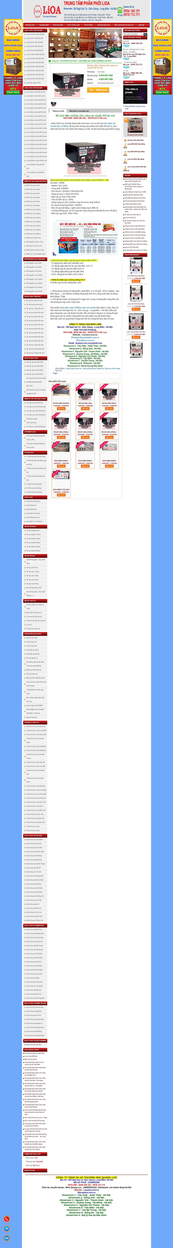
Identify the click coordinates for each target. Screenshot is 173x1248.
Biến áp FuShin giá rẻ (33, 670)
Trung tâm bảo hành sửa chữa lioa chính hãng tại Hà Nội (35, 1090)
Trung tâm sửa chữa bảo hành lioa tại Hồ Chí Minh (35, 1125)
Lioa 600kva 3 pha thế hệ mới (36, 156)
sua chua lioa (89, 368)
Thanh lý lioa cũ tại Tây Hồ (35, 762)
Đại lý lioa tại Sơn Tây (34, 900)
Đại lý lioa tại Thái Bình (34, 954)
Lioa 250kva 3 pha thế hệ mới (36, 140)
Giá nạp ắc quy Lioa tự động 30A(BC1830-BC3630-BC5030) (36, 382)
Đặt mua (98, 90)
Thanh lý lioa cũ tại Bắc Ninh (134, 238)
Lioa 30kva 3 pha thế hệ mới (36, 112)
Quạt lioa (28, 497)
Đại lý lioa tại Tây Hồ (33, 868)
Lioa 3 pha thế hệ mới (33, 88)
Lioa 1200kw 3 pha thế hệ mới (35, 174)
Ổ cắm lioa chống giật (33, 484)
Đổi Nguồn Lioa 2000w (34, 287)
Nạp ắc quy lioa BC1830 (34, 362)
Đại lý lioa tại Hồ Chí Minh (35, 1041)
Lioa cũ (29, 625)
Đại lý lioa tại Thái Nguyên (35, 998)
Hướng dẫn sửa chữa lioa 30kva (136, 244)
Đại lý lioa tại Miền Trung (35, 1003)
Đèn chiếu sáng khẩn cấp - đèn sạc (35, 699)
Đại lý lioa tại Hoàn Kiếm (34, 880)
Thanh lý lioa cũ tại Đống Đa (36, 750)
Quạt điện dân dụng (33, 513)
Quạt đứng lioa (31, 509)
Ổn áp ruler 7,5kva (32, 572)
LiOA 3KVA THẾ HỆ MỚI (34, 46)
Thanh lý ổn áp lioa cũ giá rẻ (36, 621)
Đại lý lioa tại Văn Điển (34, 892)
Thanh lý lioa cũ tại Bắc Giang (135, 232)
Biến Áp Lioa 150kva (33, 214)
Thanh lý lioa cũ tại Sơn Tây (36, 802)
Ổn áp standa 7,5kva (33, 534)
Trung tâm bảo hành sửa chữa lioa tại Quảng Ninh (35, 1101)
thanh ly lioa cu (104, 368)
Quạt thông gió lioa (33, 517)
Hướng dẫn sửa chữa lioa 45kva (136, 241)
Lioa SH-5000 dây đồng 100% (136, 292)
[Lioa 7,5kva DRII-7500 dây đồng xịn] (136, 310)
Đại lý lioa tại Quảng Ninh (35, 933)
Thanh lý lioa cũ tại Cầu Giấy (36, 734)
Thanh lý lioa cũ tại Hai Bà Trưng (35, 756)
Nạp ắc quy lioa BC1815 (34, 366)
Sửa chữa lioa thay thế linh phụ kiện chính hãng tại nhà (135, 180)
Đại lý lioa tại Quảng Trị (34, 1023)
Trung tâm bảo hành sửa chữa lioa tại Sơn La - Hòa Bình (35, 1085)
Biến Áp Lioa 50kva (33, 201)
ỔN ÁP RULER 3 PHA (34, 588)
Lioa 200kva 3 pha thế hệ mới (36, 136)
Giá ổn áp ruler (31, 642)
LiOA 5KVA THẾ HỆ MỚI (34, 50)
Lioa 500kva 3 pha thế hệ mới (36, 152)
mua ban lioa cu (73, 368)
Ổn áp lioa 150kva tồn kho (35, 353)
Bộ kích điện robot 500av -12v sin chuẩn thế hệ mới (85, 403)
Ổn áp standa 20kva (33, 547)
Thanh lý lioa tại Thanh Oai (35, 822)
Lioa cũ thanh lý (130, 218)
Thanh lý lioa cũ (31, 722)
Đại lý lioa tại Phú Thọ (34, 994)
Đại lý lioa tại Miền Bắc (34, 925)
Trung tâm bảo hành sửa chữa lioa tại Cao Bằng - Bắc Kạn (35, 1095)
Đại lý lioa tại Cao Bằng (34, 986)
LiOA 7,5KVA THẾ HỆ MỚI (35, 54)
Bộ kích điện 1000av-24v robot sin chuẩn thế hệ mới (85, 432)
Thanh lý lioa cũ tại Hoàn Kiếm (35, 780)
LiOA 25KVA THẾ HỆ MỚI (35, 71)
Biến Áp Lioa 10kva (33, 185)
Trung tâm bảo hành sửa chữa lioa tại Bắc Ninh (35, 1074)
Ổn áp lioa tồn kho (32, 296)
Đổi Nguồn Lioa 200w (34, 263)
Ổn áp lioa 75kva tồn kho (35, 345)
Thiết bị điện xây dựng (34, 492)
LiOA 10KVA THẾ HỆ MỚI (35, 58)
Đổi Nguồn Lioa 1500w (34, 283)
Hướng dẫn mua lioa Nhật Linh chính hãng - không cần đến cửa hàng (136, 209)
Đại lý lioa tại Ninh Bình (34, 970)
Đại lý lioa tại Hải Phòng (34, 950)
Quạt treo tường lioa (33, 501)
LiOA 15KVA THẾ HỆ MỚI (35, 63)
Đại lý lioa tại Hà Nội (33, 836)
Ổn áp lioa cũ (30, 601)
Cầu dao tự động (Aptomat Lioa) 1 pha (35, 437)
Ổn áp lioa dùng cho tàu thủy (34, 1053)
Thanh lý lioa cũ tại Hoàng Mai (35, 772)
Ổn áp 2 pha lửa (32, 674)
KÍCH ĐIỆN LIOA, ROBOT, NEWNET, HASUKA (35, 711)
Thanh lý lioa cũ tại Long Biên (36, 730)
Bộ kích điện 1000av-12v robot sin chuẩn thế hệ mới (61, 432)
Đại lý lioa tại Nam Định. (34, 958)
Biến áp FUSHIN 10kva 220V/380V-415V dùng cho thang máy (134, 186)
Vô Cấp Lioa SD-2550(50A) (35, 427)
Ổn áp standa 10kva (33, 538)
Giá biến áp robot (32, 650)
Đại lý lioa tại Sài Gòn (33, 1044)
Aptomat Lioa (30, 432)
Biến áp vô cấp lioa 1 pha (35, 399)
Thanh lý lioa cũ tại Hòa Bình (135, 229)
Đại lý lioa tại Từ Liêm (33, 872)
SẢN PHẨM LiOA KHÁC (33, 634)
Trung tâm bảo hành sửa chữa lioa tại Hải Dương (35, 1069)
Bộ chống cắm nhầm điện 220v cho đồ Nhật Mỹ (35, 664)
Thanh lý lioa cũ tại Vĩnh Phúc (135, 226)
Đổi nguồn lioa (103, 25)
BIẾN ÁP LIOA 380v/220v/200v (35, 181)
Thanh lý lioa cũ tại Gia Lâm (36, 726)
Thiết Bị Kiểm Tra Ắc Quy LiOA (35, 692)
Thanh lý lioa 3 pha (33, 830)
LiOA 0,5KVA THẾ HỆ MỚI (35, 34)
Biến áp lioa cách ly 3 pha (35, 250)
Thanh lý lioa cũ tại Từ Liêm (35, 766)
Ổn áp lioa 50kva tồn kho (35, 337)
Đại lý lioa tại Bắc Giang (34, 946)
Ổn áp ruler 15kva (32, 580)
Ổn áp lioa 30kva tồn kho (35, 329)
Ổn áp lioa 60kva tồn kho (35, 341)
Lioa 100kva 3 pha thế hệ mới (36, 128)
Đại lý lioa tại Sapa (32, 978)
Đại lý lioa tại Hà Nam (33, 962)
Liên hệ (141, 25)
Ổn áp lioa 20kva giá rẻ (133, 215)
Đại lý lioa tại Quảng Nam (35, 1027)
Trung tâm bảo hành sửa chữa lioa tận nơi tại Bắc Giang (35, 1143)
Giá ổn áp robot (31, 638)
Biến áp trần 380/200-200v (35, 678)
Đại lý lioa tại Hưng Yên (34, 941)
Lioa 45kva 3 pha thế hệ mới (36, 116)
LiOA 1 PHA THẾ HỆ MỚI (33, 30)
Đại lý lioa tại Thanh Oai (34, 920)
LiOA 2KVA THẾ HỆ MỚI (34, 42)
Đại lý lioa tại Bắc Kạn (34, 990)
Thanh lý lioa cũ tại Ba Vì (34, 806)
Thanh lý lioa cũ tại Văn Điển (36, 794)
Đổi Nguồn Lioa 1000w (34, 275)
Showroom (44, 25)
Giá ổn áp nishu (31, 646)
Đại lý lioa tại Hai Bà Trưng (35, 864)
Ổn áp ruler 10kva (32, 576)
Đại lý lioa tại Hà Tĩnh (33, 1015)
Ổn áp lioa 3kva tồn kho (34, 300)
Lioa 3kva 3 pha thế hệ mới (35, 92)
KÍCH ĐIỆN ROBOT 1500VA (109, 461)
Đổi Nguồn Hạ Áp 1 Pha (34, 242)
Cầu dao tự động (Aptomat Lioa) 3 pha (35, 445)
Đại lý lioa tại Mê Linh (33, 908)
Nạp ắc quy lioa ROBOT (34, 705)
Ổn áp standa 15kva (33, 543)
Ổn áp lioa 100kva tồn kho (35, 349)
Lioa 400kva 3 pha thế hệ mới (36, 148)
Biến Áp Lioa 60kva (33, 205)
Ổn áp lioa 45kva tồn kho (35, 333)
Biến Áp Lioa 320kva (33, 226)
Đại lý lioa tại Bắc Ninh (34, 929)
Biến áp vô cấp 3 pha (33, 238)
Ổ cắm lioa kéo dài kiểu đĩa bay (35, 478)
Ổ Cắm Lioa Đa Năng (33, 488)
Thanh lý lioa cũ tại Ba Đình (35, 786)
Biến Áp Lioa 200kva (33, 218)
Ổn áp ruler (29, 556)
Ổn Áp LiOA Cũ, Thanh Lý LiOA (35, 606)
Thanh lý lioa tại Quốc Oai (35, 818)
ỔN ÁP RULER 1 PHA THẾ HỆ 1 (35, 561)
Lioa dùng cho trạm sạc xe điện (135, 192)
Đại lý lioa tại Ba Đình (33, 884)
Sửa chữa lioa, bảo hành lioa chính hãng (36, 684)
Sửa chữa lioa (74, 25)
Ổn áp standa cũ (32, 658)
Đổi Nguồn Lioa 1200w (34, 279)
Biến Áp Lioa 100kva (33, 209)
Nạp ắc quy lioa (31, 358)
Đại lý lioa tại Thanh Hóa (34, 1007)
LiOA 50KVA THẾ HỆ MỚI (35, 79)
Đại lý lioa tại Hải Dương (34, 937)
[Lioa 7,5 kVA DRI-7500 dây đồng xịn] (136, 338)
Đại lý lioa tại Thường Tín (35, 896)
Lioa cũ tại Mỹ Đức (31, 1056)
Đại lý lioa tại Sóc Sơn (34, 912)
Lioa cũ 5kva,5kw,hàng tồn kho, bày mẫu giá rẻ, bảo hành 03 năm (35, 1112)
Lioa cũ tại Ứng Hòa (132, 247)
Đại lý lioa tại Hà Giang (34, 982)
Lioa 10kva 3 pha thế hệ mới (36, 100)
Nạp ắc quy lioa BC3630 (34, 370)
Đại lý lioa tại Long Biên (34, 839)
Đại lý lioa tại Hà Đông (34, 856)
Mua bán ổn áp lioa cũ (124, 25)
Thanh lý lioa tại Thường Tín (36, 798)
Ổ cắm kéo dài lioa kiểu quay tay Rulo (36, 462)
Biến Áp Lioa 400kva (33, 230)
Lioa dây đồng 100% (33, 83)
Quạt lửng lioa (31, 505)
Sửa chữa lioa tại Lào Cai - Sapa (36, 1117)
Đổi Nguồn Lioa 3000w (34, 291)
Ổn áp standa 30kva (33, 551)
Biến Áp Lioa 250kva (33, 222)
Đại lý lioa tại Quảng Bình (35, 1019)
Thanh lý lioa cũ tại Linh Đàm (36, 790)
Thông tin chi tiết (58, 111)
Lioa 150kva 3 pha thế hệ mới (36, 132)
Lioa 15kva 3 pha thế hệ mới (36, 104)
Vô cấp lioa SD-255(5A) (34, 403)
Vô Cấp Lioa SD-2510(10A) (35, 407)
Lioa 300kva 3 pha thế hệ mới (36, 144)
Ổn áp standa (30, 526)
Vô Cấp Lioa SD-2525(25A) (35, 415)
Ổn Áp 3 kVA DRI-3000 (134, 140)
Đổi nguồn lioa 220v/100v (34, 259)
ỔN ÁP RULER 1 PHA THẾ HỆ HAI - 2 (35, 594)
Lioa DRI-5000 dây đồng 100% (136, 264)
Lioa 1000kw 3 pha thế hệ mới (35, 166)
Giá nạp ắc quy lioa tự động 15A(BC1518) (35, 392)
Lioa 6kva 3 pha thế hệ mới (35, 96)
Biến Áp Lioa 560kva (33, 234)
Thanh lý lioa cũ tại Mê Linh (35, 810)
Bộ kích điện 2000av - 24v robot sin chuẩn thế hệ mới (109, 432)
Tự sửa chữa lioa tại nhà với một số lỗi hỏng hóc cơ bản (36, 1130)
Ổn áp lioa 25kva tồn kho (35, 325)
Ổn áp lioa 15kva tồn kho (35, 317)
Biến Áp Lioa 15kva (33, 189)
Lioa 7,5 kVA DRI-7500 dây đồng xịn (136, 348)
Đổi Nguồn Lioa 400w (34, 267)
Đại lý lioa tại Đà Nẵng (34, 1031)
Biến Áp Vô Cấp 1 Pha (34, 246)
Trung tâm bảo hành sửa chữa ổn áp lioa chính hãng (35, 1148)
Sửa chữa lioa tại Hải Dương (35, 1120)
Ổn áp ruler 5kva (32, 568)
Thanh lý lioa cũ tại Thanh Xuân (35, 740)
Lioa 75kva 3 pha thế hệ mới (36, 124)
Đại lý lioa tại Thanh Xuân (35, 852)
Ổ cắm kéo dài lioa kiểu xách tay (36, 470)
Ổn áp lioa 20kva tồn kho (35, 321)
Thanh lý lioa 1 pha (33, 826)
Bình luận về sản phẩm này (79, 111)
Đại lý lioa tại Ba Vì (32, 904)
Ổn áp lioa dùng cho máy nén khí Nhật (135, 222)
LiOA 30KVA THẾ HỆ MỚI (35, 75)
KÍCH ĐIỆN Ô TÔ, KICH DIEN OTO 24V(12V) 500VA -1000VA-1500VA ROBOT (61, 490)
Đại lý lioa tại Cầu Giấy (34, 848)
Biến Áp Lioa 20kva (33, 193)
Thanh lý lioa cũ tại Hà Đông (36, 746)
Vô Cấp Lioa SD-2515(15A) (35, 411)
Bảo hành (88, 25)
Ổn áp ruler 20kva (32, 584)
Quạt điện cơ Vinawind (34, 521)
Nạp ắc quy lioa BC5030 (34, 374)
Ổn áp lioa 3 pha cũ (33, 629)
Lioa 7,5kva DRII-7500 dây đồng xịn (136, 320)
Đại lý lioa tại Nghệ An (34, 1011)
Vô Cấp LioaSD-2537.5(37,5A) (32, 421)
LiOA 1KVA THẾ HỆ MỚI (34, 38)
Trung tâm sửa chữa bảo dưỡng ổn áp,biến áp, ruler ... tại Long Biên (36, 1136)
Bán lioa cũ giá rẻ (31, 1059)
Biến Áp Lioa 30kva (33, 197)
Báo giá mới (58, 25)
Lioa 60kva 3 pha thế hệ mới (36, 120)
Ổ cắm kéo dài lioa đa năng (35, 456)
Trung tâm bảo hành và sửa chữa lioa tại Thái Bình (34, 1063)
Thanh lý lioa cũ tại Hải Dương (135, 235)
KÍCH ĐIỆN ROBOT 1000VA (85, 461)
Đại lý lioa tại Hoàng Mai (34, 876)
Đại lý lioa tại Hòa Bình (34, 966)
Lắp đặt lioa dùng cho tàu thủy (135, 198)
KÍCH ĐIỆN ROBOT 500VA (61, 461)
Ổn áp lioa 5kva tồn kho (34, 304)
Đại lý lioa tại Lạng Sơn (34, 974)
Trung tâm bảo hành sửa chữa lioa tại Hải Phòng (35, 1106)
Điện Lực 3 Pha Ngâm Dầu (35, 254)
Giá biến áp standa (33, 654)
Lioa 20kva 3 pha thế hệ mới (36, 108)
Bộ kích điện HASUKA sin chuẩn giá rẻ (61, 403)
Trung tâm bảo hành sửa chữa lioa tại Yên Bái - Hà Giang (35, 1079)
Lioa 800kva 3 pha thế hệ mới (36, 160)
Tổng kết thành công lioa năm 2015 (135, 108)
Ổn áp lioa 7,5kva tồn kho (35, 308)
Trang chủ (30, 25)
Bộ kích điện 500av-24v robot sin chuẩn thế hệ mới (109, 403)
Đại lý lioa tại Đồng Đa (34, 860)
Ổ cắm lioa (28, 452)
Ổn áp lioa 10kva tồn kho (35, 312)
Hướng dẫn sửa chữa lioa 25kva (136, 250)
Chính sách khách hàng (133, 204)
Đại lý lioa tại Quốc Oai (34, 916)
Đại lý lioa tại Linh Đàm (34, 888)
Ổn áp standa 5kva (32, 530)
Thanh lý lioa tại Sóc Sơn (35, 814)
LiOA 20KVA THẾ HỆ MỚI (35, 67)
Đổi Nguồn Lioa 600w (34, 271)
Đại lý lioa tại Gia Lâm (34, 843)
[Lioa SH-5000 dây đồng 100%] (136, 282)
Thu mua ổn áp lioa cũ (34, 616)
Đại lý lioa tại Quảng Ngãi (35, 1035)
